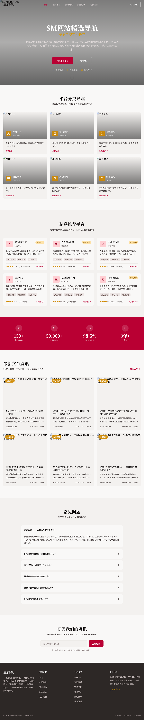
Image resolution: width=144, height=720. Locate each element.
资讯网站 (69, 4)
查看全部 (134, 369)
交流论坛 (81, 4)
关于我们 (94, 4)
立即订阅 (96, 643)
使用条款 (127, 715)
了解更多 (114, 689)
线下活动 (78, 701)
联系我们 (134, 4)
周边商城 (78, 696)
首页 (46, 4)
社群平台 (56, 4)
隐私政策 (118, 715)
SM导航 (8, 672)
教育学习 (78, 691)
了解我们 (83, 60)
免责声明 (137, 715)
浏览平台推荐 (62, 60)
